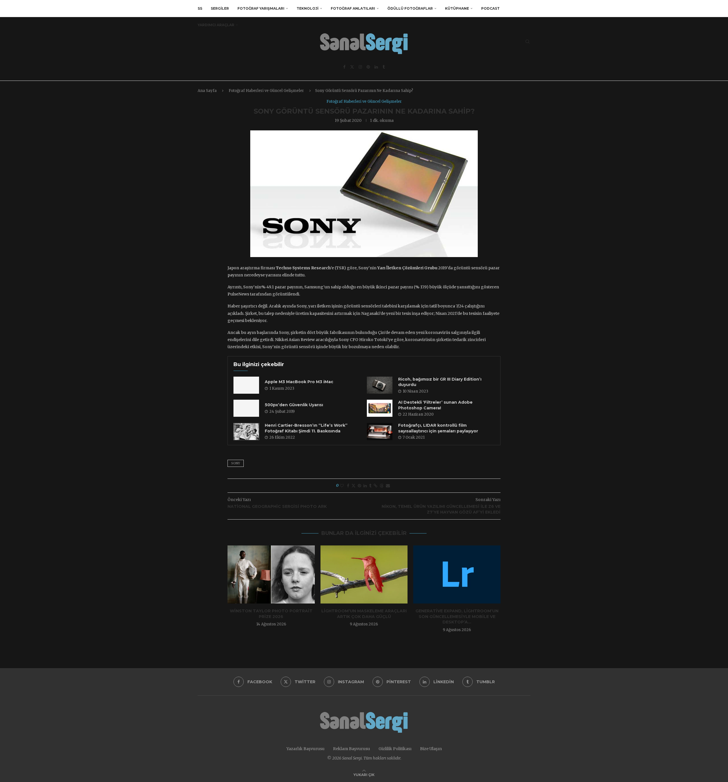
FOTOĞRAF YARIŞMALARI (260, 8)
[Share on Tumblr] (370, 485)
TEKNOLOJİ (307, 8)
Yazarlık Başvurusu (305, 748)
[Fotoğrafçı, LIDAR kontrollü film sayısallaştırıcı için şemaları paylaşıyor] (379, 431)
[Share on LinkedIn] (365, 485)
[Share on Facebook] (348, 485)
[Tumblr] (383, 67)
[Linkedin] (376, 67)
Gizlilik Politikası (395, 748)
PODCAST (490, 8)
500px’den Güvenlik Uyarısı (294, 404)
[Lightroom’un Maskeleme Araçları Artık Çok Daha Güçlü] (364, 574)
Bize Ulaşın (431, 748)
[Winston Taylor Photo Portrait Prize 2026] (271, 574)
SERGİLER (220, 8)
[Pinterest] (368, 67)
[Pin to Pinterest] (359, 485)
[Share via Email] (388, 485)
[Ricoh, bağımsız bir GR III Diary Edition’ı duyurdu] (379, 385)
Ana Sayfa (207, 90)
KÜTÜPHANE (457, 8)
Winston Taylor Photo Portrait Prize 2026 (271, 613)
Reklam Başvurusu (351, 748)
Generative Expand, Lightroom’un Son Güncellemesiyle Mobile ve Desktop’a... (457, 616)
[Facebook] (344, 67)
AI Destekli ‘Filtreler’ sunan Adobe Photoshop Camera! (435, 405)
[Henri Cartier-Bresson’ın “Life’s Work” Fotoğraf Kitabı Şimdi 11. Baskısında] (246, 431)
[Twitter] (352, 67)
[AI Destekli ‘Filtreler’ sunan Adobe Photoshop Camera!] (379, 408)
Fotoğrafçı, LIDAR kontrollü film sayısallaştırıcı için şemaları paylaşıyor (438, 428)
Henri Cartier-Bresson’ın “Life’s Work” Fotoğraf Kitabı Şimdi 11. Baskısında (306, 428)
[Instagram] (360, 67)
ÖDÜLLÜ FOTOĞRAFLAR (410, 8)
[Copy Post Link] (375, 485)
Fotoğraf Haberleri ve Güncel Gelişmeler (266, 90)
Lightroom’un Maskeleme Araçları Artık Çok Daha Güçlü (364, 613)
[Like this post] (342, 485)
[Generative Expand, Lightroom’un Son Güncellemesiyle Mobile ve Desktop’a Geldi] (456, 574)
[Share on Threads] (382, 485)
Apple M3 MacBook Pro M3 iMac (299, 381)
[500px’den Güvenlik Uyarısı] (246, 408)
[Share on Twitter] (353, 485)
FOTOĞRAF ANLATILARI (353, 8)
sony (235, 463)
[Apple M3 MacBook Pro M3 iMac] (246, 385)
